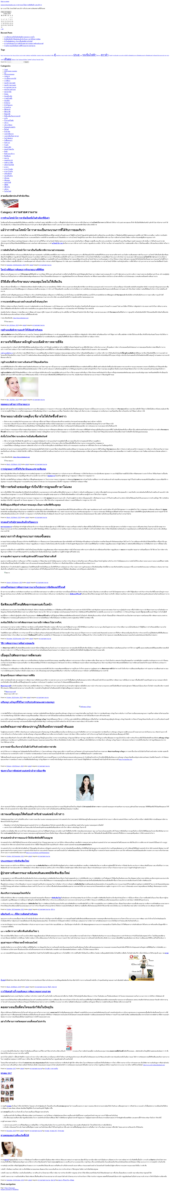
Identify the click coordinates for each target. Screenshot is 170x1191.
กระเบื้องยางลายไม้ (10, 78)
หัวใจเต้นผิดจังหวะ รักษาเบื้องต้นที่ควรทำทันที (18, 41)
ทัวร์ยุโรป (7, 103)
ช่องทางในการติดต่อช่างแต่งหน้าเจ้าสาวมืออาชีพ (23, 771)
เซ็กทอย (6, 178)
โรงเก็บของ (33, 59)
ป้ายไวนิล (7, 131)
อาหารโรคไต (8, 171)
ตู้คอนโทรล (58, 55)
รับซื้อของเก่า (8, 140)
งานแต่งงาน (39, 55)
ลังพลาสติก (7, 147)
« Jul (2, 29)
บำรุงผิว (69, 55)
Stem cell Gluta (16, 55)
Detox (2, 55)
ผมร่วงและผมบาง (6, 526)
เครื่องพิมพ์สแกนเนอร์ (140, 55)
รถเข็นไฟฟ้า (89, 54)
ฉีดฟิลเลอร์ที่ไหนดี (75, 594)
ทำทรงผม (61, 1131)
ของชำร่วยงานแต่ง (10, 85)
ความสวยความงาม (10, 87)
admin (31, 265)
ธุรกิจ (6, 118)
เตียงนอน (7, 180)
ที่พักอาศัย (7, 111)
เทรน (168, 55)
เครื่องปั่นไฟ (8, 173)
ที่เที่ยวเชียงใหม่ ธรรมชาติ (12, 116)
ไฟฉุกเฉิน (38, 59)
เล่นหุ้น (2, 59)
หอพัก (111, 55)
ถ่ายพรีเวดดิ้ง (8, 98)
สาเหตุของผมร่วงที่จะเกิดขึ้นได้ (15, 1135)
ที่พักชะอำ (7, 109)
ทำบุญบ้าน (7, 107)
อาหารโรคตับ (8, 169)
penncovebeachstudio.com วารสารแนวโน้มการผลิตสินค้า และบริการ (21, 5)
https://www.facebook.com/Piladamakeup (37, 852)
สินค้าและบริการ (9, 153)
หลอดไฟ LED (8, 160)
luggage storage (7, 55)
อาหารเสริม (121, 55)
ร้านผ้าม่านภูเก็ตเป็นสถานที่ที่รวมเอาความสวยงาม (19, 45)
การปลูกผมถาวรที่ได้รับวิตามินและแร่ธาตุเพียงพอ (23, 469)
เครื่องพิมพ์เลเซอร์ (149, 55)
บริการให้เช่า (8, 125)
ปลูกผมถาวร (51, 476)
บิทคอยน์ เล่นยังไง (9, 127)
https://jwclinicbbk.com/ (125, 759)
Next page (12, 1188)
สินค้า (6, 151)
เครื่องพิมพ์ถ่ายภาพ (132, 55)
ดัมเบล (43, 55)
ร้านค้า (6, 145)
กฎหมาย (7, 76)
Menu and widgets (6, 12)
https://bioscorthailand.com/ (21, 318)
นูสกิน (66, 55)
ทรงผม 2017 (6, 1073)
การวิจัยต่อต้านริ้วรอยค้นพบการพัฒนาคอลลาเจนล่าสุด (26, 991)
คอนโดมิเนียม (33, 55)
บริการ (6, 122)
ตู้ (55, 54)
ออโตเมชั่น (116, 55)
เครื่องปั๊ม (126, 55)
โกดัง (17, 59)
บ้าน (72, 55)
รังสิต (98, 55)
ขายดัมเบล (28, 55)
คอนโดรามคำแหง (10, 89)
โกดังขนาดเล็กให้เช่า (23, 59)
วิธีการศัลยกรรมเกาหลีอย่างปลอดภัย (17, 643)
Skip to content (5, 1)
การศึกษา (7, 80)
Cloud (6, 69)
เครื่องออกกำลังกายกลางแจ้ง (159, 55)
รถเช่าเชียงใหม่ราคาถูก (11, 136)
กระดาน (21, 55)
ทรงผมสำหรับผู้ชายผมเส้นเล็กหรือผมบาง (19, 522)
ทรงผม (47, 1131)
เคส (165, 55)
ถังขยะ (6, 94)
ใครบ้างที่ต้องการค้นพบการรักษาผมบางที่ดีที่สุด (22, 269)
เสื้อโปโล (7, 187)
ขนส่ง (24, 55)
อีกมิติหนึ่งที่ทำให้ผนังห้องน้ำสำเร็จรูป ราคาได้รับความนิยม (22, 39)
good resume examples (10, 71)
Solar (11, 55)
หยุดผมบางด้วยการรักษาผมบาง (15, 404)
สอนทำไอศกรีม (9, 149)
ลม (99, 55)
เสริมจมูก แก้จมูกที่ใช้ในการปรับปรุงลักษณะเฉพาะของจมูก (28, 702)
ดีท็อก (52, 55)
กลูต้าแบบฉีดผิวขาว (7, 353)
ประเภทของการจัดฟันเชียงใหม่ (15, 861)
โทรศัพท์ (29, 59)
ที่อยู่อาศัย (7, 114)
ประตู (76, 54)
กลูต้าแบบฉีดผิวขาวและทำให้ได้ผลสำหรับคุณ (21, 330)
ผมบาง (60, 1180)
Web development (9, 74)
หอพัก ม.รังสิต (8, 162)
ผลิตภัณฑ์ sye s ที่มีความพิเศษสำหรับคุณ (19, 914)
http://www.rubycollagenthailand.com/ (154, 1065)
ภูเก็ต (81, 55)
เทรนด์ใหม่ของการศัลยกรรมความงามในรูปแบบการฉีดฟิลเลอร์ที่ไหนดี (33, 587)
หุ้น (113, 55)
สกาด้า (104, 54)
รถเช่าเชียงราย (8, 134)
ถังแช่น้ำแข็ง (8, 96)
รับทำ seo (7, 142)
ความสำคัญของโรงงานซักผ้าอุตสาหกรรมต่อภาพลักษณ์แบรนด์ (23, 43)
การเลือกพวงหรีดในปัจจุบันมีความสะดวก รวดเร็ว (19, 37)
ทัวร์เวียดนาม (8, 105)
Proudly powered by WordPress (10, 1189)
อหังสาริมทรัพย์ (9, 165)
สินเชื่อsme (7, 156)
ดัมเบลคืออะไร (48, 55)
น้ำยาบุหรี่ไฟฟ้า (9, 120)
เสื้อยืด (6, 184)
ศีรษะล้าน (66, 1180)
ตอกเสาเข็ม (7, 91)
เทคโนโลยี (7, 182)
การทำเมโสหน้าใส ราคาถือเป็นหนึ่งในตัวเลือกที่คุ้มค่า (25, 218)
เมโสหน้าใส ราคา (57, 243)
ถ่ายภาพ (63, 55)
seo (5, 72)
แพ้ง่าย (6, 189)
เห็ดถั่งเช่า (14, 59)
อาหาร (6, 167)
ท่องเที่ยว (7, 100)
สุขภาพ (6, 158)
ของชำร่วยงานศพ (9, 83)
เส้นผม (7, 59)
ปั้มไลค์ (6, 129)
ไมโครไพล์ (7, 191)
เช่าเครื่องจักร (8, 176)
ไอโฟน (42, 59)
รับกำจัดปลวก (8, 138)
